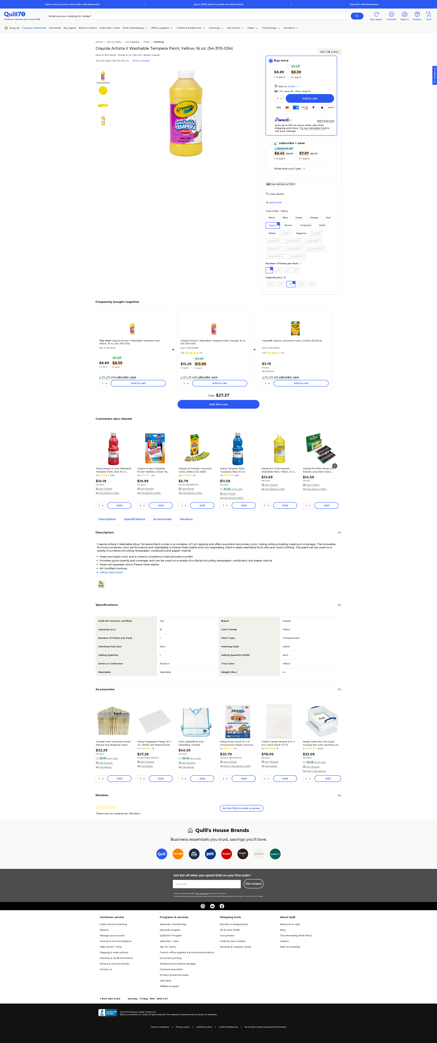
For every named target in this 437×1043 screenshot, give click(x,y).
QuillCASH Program (171, 935)
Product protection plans (174, 975)
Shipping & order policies (114, 952)
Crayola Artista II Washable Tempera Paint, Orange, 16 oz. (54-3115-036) (213, 342)
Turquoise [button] (305, 225)
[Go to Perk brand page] (210, 855)
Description (107, 519)
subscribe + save (110, 27)
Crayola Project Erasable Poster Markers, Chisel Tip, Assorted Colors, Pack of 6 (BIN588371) (152, 470)
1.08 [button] (271, 284)
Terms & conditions (160, 1027)
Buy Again (70, 27)
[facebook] (222, 906)
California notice (204, 1027)
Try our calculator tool (312, 128)
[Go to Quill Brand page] (162, 855)
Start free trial (325, 120)
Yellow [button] (272, 225)
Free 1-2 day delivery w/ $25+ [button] (237, 766)
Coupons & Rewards (34, 27)
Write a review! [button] (141, 60)
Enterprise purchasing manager (178, 963)
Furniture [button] (289, 27)
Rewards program (170, 929)
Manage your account (112, 935)
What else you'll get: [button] (287, 168)
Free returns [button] (277, 194)
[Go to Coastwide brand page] (178, 855)
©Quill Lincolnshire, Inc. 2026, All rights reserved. (143, 1014)
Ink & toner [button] (233, 27)
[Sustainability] (102, 584)
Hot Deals (55, 27)
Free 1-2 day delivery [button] (316, 771)
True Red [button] (274, 248)
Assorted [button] (274, 240)
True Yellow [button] (294, 248)
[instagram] (203, 906)
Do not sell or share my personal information (265, 1027)
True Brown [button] (275, 256)
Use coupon (254, 883)
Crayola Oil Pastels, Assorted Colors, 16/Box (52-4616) (195, 470)
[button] (357, 16)
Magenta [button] (301, 233)
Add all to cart (218, 404)
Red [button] (328, 217)
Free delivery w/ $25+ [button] (109, 493)
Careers (284, 941)
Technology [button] (269, 27)
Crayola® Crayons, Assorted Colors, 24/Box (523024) (292, 340)
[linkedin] (212, 906)
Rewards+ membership (173, 924)
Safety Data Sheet (111, 572)
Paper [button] (251, 27)
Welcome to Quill (290, 924)
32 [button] (301, 284)
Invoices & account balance (115, 941)
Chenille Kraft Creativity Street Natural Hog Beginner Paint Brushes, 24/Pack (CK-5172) (113, 743)
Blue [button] (285, 217)
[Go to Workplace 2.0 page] (275, 855)
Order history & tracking (113, 924)
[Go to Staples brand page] (226, 855)
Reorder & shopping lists (234, 924)
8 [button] (281, 284)
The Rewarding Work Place (296, 935)
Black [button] (272, 217)
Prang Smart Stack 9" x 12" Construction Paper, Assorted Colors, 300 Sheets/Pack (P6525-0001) (237, 743)
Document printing (170, 958)
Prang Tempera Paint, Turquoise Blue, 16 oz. (232, 470)
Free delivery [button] (105, 767)
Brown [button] (288, 225)
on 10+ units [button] (236, 489)
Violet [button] (322, 225)
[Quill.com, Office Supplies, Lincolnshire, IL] (107, 1013)
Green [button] (298, 217)
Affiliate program (169, 986)
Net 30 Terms (168, 946)
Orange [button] (314, 217)
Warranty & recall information (116, 958)
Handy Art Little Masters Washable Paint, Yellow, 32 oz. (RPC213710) (279, 470)
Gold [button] (285, 233)
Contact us (106, 969)
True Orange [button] (315, 248)
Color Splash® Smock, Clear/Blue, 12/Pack (191, 743)
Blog (282, 929)
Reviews (186, 519)
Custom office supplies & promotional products (187, 952)
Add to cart (309, 98)
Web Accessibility (290, 946)
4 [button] (287, 270)
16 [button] (291, 284)
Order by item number (232, 941)
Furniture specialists (171, 969)
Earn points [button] (329, 51)
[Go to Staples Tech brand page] (243, 855)
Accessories (162, 519)
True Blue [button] (313, 240)
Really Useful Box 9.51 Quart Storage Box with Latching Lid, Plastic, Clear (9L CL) (320, 743)
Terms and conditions (202, 893)
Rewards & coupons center (235, 946)
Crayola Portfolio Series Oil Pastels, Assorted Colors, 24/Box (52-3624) (318, 470)
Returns (104, 929)
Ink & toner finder (230, 929)
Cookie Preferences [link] (228, 1027)
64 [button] (312, 284)
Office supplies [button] (160, 27)
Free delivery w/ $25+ (282, 184)
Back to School (88, 27)
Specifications (134, 519)
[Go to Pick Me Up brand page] (194, 855)
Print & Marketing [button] (133, 27)
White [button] (272, 233)
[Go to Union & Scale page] (259, 855)
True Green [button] (293, 240)
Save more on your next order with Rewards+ (72, 4)
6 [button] (296, 270)
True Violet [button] (296, 256)
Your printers (227, 935)
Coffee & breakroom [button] (189, 27)
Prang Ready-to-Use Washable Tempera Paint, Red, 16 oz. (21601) (113, 470)
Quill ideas (165, 980)
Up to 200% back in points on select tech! (218, 4)
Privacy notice (182, 1027)
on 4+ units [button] (112, 758)
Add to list (275, 202)
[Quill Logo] (14, 14)
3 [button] (278, 270)
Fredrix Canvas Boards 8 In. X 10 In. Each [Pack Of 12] (278, 743)
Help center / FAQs (111, 946)
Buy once (281, 60)
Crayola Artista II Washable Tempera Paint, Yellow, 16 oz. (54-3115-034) (129, 342)
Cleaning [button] (214, 27)
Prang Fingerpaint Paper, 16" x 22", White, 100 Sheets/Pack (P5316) (154, 743)
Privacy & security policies (114, 963)
